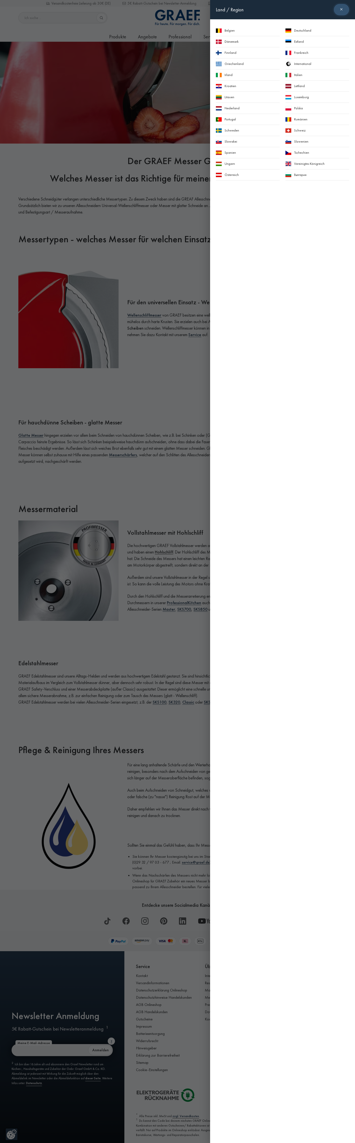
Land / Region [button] (230, 10)
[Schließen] (341, 9)
